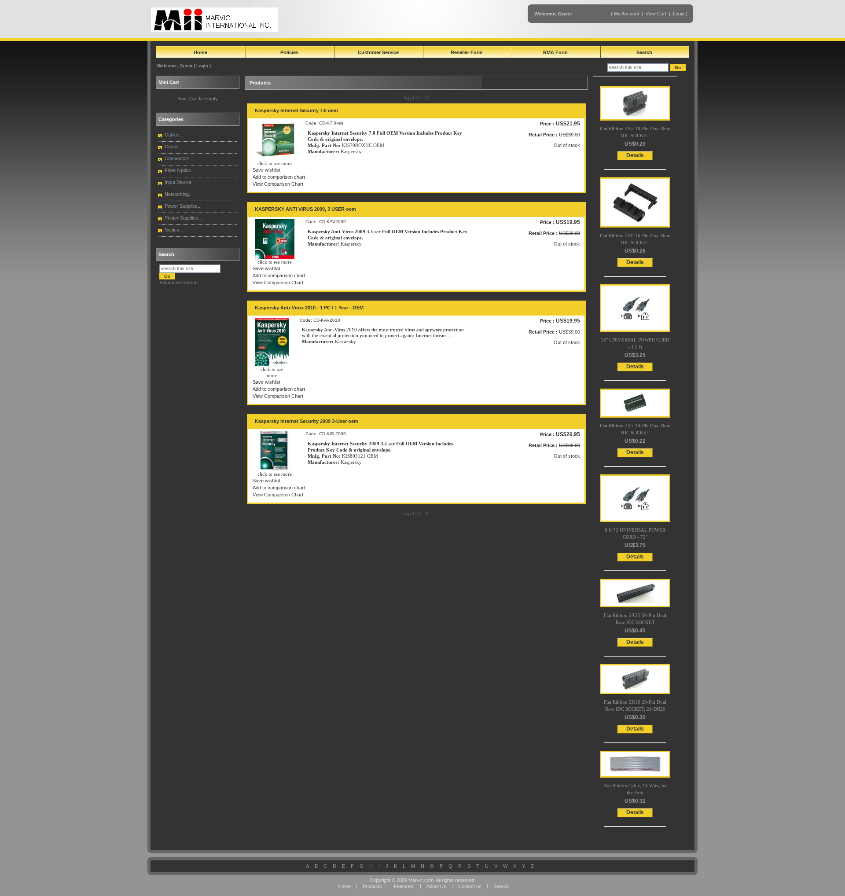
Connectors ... (180, 158)
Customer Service (378, 52)
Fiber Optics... (180, 170)
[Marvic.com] (214, 19)
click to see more (274, 163)
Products (372, 886)
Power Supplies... (183, 206)
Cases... (174, 146)
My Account (626, 13)
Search (644, 52)
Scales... (174, 229)
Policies (289, 52)
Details (635, 155)
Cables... (174, 134)
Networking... (179, 194)
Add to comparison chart (279, 177)
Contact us (469, 886)
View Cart (657, 13)
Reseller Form (467, 52)
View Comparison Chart (278, 184)
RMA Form (555, 52)
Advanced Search (178, 282)
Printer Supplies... (183, 217)
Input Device (178, 182)
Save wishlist (266, 170)
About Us (436, 886)
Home (200, 52)
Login (678, 13)
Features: (405, 886)
